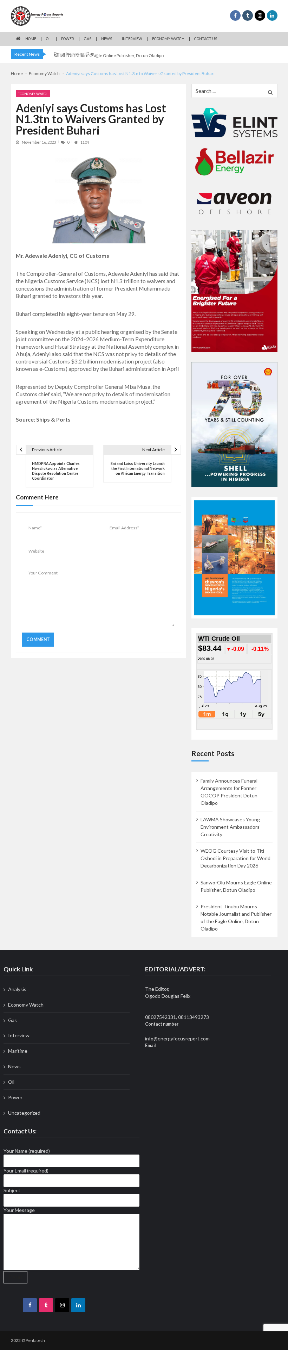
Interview (132, 39)
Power (67, 39)
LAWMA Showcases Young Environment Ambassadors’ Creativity (231, 826)
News (106, 39)
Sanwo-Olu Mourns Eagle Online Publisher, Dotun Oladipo (109, 55)
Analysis (17, 989)
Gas (87, 39)
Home (30, 39)
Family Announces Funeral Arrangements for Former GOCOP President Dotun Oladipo (229, 792)
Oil (48, 39)
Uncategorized (24, 1113)
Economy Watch (168, 39)
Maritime (17, 1051)
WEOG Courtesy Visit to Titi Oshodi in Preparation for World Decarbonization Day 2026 (235, 858)
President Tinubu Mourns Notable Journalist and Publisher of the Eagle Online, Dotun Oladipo (236, 917)
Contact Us (205, 39)
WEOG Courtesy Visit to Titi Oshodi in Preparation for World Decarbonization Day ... (111, 49)
